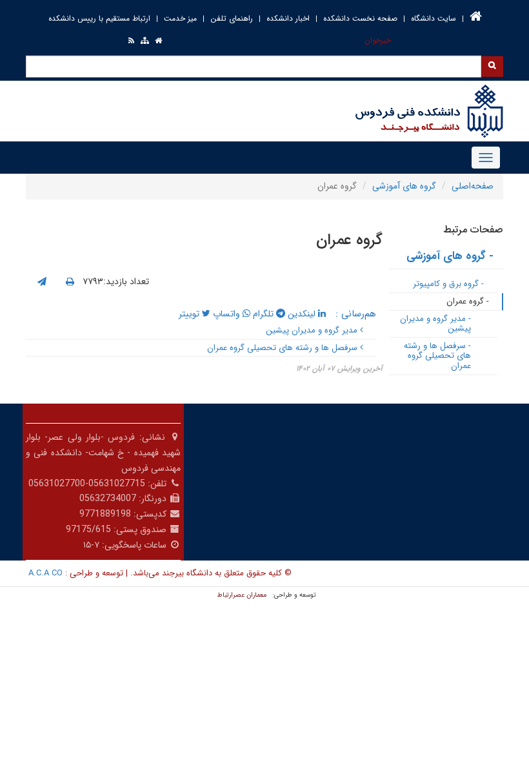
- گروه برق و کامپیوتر (448, 284)
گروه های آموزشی (404, 186)
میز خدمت (180, 18)
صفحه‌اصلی (473, 186)
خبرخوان (377, 40)
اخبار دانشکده (288, 18)
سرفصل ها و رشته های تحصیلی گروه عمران (283, 348)
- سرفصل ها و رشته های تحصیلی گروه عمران (437, 356)
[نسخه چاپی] (70, 282)
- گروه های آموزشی (450, 256)
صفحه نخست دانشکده (360, 18)
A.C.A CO (45, 573)
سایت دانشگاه (433, 18)
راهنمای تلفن (231, 18)
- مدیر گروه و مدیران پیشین (435, 324)
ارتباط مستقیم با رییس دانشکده (99, 18)
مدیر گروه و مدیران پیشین (313, 330)
